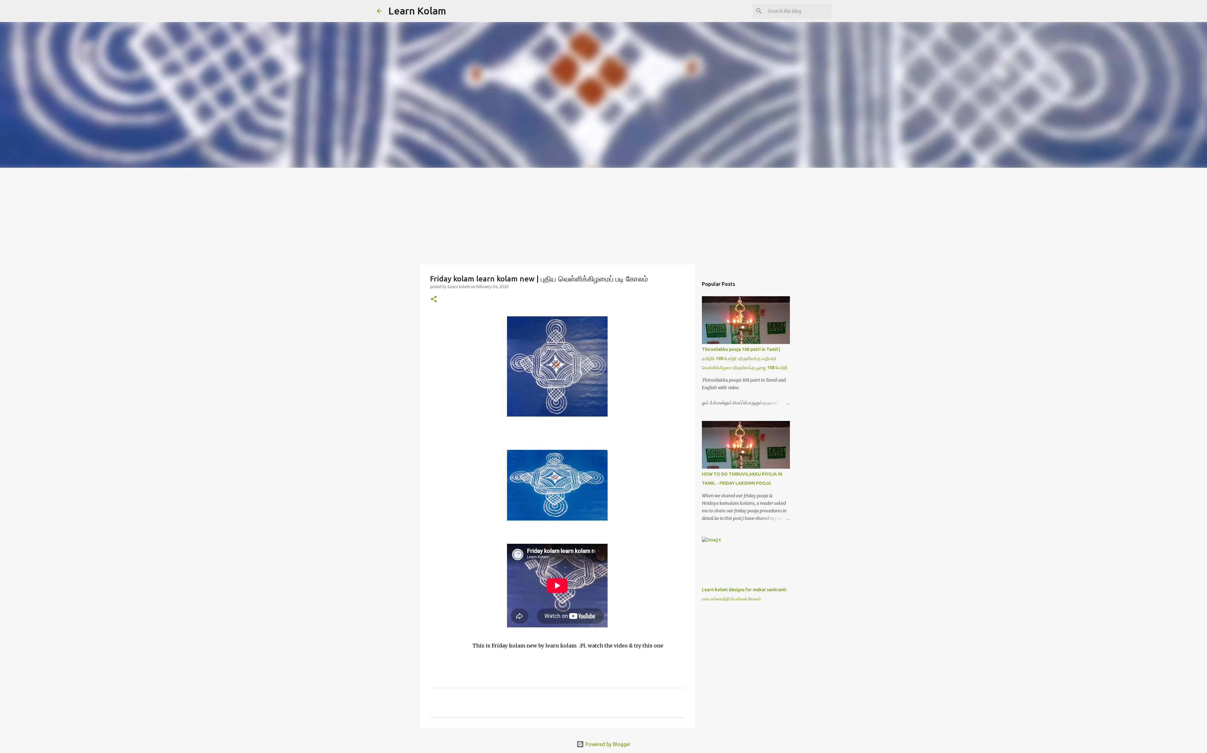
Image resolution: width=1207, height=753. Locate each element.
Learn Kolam (417, 10)
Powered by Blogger (607, 744)
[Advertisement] (603, 215)
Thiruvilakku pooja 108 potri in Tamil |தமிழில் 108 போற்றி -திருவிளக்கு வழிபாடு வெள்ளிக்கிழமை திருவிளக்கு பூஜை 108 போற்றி (744, 358)
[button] (434, 299)
